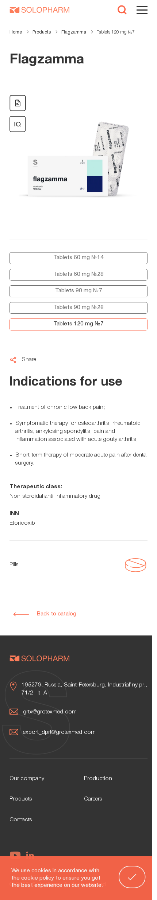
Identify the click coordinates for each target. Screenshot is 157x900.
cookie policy (37, 878)
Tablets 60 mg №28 (78, 274)
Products (20, 799)
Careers (93, 799)
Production (98, 778)
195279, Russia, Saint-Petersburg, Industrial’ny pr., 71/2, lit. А (85, 689)
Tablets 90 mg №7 (78, 290)
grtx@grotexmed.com (50, 712)
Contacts (20, 819)
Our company (26, 778)
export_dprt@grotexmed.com (59, 732)
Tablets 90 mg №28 (78, 307)
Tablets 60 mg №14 (78, 257)
